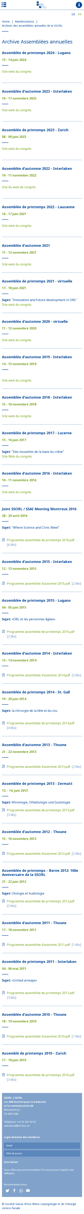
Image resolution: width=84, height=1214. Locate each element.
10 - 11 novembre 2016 (19, 480)
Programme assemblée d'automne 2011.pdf (38, 945)
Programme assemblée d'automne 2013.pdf (38, 766)
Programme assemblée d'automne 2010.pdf (38, 1036)
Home (6, 21)
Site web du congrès (16, 71)
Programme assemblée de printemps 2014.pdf (40, 723)
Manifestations (24, 21)
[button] (7, 1190)
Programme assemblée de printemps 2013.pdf (40, 810)
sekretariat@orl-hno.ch (16, 1125)
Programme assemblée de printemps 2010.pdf (40, 1075)
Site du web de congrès (19, 187)
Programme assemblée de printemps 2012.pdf (40, 901)
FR (79, 14)
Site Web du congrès (17, 456)
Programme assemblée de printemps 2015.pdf (40, 632)
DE (73, 14)
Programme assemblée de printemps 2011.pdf (40, 993)
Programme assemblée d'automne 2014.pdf (38, 675)
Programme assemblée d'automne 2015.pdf (38, 583)
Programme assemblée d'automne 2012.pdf (38, 853)
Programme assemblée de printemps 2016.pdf (40, 540)
